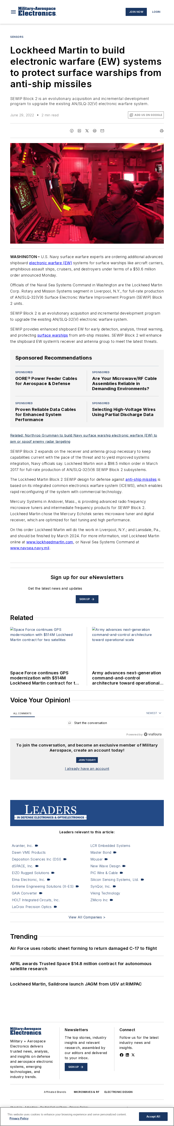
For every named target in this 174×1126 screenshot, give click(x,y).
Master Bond (100, 852)
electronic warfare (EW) (50, 263)
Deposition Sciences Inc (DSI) (36, 859)
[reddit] (95, 131)
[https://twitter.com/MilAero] (133, 1055)
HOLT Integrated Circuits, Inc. (36, 900)
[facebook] (72, 131)
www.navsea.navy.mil (29, 548)
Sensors (16, 36)
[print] (162, 131)
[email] (102, 131)
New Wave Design (105, 866)
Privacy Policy (19, 1118)
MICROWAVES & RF (86, 1092)
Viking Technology (105, 893)
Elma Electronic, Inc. (28, 879)
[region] (87, 723)
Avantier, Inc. (22, 845)
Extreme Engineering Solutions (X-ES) (43, 886)
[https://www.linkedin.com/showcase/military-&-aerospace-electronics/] (127, 1055)
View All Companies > (87, 917)
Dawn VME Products (29, 852)
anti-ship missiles (141, 479)
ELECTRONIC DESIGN (118, 1092)
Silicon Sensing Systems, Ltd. (114, 879)
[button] (13, 12)
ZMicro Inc (99, 900)
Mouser (96, 859)
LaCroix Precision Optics (32, 907)
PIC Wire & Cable (104, 873)
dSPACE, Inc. (22, 866)
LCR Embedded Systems (110, 845)
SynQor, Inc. (100, 886)
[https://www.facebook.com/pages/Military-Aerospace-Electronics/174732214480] (121, 1055)
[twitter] (87, 131)
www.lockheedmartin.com (49, 542)
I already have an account (87, 768)
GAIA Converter (24, 893)
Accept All (153, 1116)
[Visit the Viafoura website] (153, 734)
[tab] (22, 713)
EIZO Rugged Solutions (30, 873)
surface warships (52, 335)
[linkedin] (79, 131)
